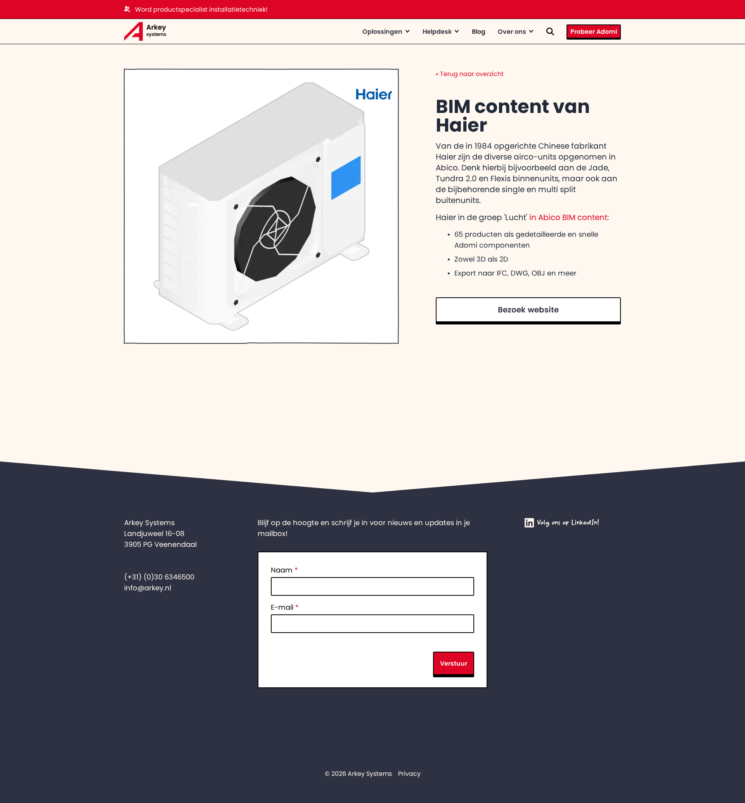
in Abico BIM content (568, 217)
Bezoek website (528, 310)
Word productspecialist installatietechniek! (201, 9)
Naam (284, 570)
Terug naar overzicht (470, 74)
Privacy (409, 773)
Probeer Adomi (593, 31)
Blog (478, 31)
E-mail (285, 607)
